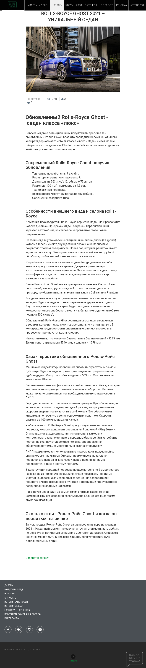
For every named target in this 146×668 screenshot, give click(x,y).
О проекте (10, 598)
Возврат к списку (37, 558)
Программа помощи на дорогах (22, 614)
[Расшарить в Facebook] (103, 99)
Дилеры (8, 585)
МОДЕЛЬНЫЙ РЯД (37, 5)
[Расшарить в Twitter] (117, 99)
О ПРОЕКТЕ (107, 5)
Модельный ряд (13, 589)
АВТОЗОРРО (137, 5)
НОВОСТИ (57, 5)
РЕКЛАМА (121, 5)
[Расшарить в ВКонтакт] (110, 99)
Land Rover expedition (17, 610)
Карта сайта (11, 618)
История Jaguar (13, 606)
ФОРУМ (70, 5)
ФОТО (79, 5)
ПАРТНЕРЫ (91, 5)
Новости (9, 593)
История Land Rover (16, 602)
